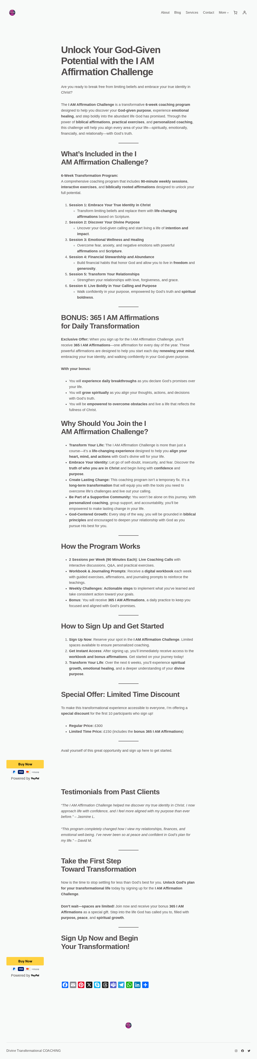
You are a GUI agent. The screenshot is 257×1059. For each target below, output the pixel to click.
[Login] (244, 12)
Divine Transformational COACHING (33, 1050)
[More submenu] (228, 13)
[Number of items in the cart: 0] (235, 12)
